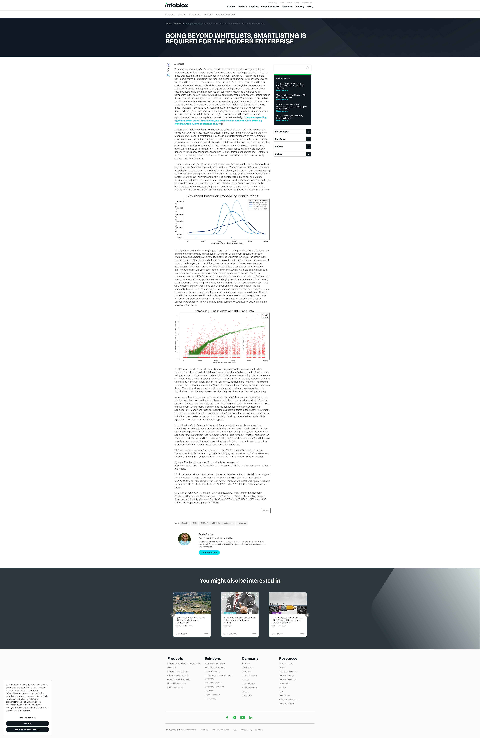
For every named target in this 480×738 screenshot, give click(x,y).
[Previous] (172, 615)
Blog (282, 3)
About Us (246, 663)
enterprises (228, 523)
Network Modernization (215, 663)
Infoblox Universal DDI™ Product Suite (183, 663)
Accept (27, 723)
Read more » (282, 90)
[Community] (240, 593)
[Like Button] (264, 510)
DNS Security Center (288, 671)
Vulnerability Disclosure (289, 699)
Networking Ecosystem (214, 687)
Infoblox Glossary (286, 675)
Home (169, 23)
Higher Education (212, 695)
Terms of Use (36, 707)
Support (282, 667)
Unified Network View (176, 683)
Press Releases (248, 683)
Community (272, 3)
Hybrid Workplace (212, 671)
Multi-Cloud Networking (215, 667)
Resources (287, 6)
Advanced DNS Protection (178, 675)
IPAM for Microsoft (175, 687)
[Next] (307, 615)
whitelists (216, 523)
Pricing (310, 6)
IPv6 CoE (208, 14)
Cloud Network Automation (179, 679)
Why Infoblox (247, 667)
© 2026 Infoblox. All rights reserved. (181, 730)
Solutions (254, 6)
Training (282, 687)
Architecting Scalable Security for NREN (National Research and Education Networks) (287, 620)
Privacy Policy (246, 730)
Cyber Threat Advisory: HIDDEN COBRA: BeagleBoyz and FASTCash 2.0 (190, 620)
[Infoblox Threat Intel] (192, 593)
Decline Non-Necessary (27, 729)
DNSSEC (204, 523)
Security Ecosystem (213, 683)
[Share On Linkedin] (168, 76)
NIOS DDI (171, 667)
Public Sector (210, 699)
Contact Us (247, 695)
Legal (234, 730)
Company (299, 6)
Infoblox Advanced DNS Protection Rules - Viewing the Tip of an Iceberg (240, 620)
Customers (246, 671)
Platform (231, 6)
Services (245, 679)
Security (182, 14)
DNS (194, 523)
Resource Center (286, 663)
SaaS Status (284, 695)
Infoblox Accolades (250, 687)
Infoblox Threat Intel (225, 14)
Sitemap (259, 730)
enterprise (242, 523)
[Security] (288, 593)
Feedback (204, 730)
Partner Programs (249, 675)
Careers (245, 691)
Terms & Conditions (220, 730)
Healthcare (209, 691)
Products (242, 6)
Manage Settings (27, 717)
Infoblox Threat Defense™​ (178, 671)
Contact (305, 3)
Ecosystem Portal (286, 703)
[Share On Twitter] (168, 70)
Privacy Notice (16, 705)
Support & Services (270, 6)
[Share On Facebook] (168, 65)
